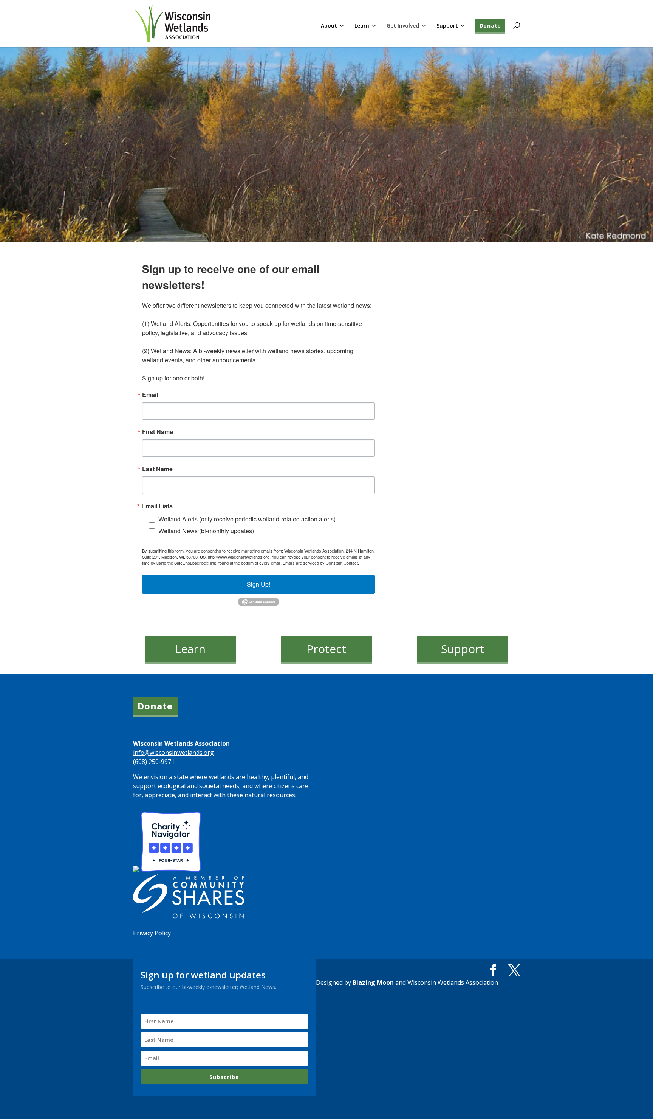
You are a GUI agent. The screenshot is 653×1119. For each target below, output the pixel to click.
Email (150, 395)
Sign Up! (258, 584)
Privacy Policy (152, 933)
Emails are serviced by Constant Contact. (321, 563)
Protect (326, 649)
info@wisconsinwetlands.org (173, 752)
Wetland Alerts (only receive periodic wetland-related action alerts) (247, 519)
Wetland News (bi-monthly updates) (206, 530)
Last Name (157, 469)
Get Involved (403, 26)
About (329, 26)
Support (447, 26)
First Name (157, 432)
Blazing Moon (373, 982)
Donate (490, 25)
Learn (361, 26)
